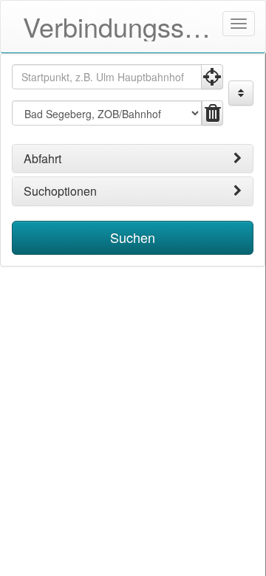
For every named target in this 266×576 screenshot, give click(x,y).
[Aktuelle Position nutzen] (212, 76)
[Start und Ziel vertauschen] (240, 93)
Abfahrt (42, 158)
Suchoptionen (60, 191)
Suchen (132, 237)
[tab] (133, 159)
